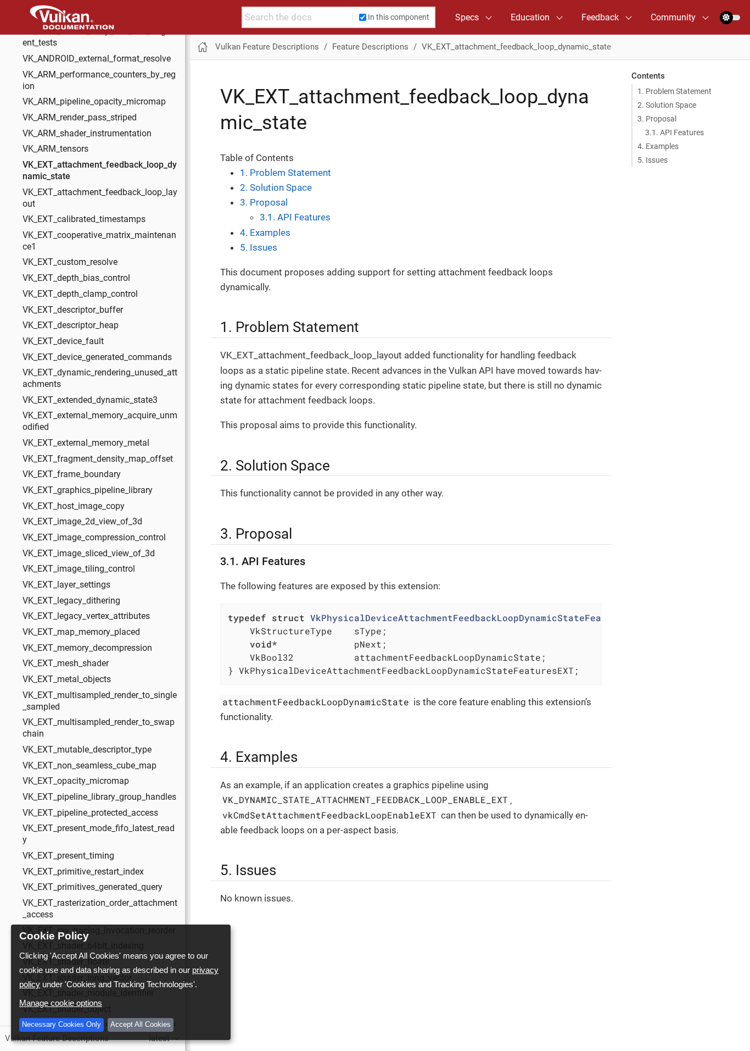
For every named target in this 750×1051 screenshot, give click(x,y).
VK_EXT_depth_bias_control (76, 278)
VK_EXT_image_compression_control (94, 538)
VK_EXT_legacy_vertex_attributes (86, 616)
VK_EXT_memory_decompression (87, 647)
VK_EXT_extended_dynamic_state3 (90, 400)
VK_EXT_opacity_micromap (76, 781)
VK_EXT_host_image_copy (74, 506)
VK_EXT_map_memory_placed (81, 632)
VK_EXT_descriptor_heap (71, 325)
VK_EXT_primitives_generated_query (93, 887)
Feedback (600, 17)
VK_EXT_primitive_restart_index (83, 871)
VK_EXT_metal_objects (67, 679)
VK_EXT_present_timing (68, 856)
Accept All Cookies (140, 1024)
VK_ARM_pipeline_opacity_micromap (94, 102)
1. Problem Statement (674, 91)
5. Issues (652, 160)
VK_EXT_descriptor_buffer (73, 309)
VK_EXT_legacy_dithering (71, 600)
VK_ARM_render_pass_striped (80, 118)
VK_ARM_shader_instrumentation (87, 133)
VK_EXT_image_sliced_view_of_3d (89, 553)
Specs (467, 17)
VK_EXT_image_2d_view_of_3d (82, 522)
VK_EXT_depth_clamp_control (80, 293)
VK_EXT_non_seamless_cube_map (89, 765)
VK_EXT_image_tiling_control (79, 569)
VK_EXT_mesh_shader (66, 663)
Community (673, 17)
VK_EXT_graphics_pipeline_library (88, 490)
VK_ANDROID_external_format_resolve (97, 59)
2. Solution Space (666, 105)
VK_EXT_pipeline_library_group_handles (99, 797)
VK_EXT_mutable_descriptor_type (87, 750)
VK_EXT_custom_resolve (70, 262)
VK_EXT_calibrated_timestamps (84, 219)
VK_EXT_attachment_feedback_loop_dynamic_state (516, 47)
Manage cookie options (60, 1003)
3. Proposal (656, 118)
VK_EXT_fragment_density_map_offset (98, 458)
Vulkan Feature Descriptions (267, 47)
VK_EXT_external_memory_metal (86, 443)
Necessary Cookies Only (61, 1024)
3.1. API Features (674, 132)
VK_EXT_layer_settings (66, 585)
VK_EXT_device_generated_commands (97, 357)
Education (530, 17)
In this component (398, 17)
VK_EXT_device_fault (63, 341)
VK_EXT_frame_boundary (72, 474)
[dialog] (121, 982)
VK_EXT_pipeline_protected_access (90, 812)
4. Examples (658, 146)
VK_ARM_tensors (55, 149)
